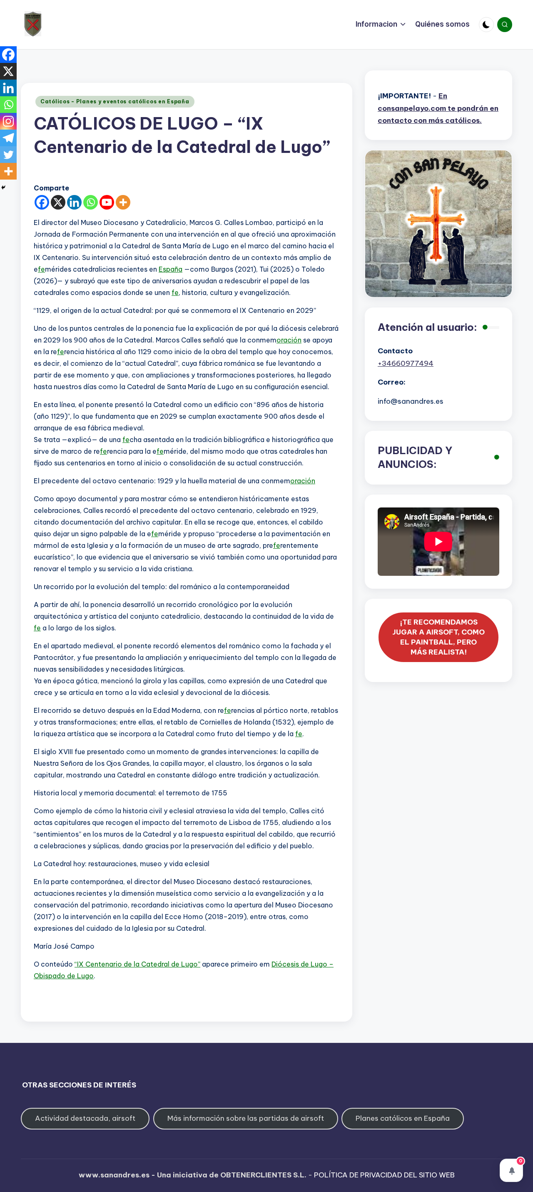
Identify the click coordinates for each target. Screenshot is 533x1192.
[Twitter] (8, 154)
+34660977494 (405, 363)
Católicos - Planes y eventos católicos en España (114, 101)
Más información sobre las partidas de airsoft (245, 1118)
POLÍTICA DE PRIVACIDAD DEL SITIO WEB (384, 1175)
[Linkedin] (74, 202)
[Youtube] (107, 202)
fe (41, 269)
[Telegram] (8, 138)
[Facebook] (42, 202)
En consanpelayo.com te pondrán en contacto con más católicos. (438, 108)
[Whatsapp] (90, 202)
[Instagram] (8, 121)
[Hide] (3, 187)
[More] (123, 202)
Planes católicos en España (403, 1118)
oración (288, 340)
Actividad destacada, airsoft (85, 1118)
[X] (58, 202)
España (170, 269)
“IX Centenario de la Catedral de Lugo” (137, 964)
